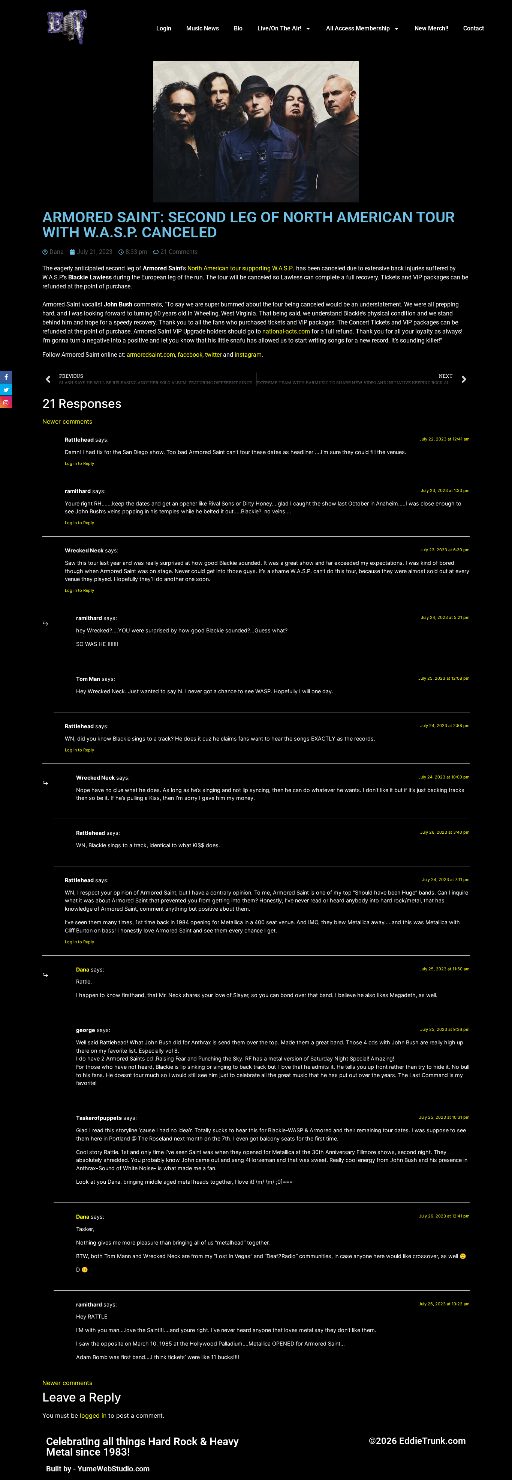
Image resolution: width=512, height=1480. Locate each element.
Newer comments (67, 421)
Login (163, 28)
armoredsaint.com (151, 354)
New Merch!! (431, 28)
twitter (213, 354)
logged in (93, 1415)
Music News (202, 28)
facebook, (191, 354)
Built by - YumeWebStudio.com (98, 1468)
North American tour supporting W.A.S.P (241, 268)
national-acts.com (286, 331)
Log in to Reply (79, 463)
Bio (238, 28)
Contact (473, 28)
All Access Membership (358, 28)
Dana (82, 969)
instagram (248, 354)
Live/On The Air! (279, 28)
